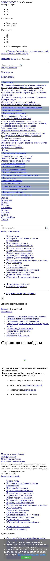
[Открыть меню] (2, 225)
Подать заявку (7, 77)
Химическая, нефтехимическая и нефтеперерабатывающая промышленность (21, 119)
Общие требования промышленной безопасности (23, 123)
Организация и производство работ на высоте (22, 90)
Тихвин (4, 220)
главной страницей (33, 385)
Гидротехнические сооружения (15, 140)
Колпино (5, 215)
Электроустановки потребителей (16, 158)
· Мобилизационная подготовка (14, 189)
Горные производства (11, 138)
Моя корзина (7, 72)
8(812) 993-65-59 (8, 2)
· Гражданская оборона (10, 184)
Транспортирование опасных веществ (18, 126)
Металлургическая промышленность (18, 128)
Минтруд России (8, 456)
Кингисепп (6, 207)
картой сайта (30, 390)
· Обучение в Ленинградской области (16, 195)
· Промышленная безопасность (13, 113)
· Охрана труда (7, 82)
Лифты (4, 150)
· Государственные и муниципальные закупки (19, 175)
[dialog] (25, 301)
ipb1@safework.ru (9, 68)
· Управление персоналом (11, 181)
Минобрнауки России (11, 459)
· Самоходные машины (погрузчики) (16, 186)
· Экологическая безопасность (13, 167)
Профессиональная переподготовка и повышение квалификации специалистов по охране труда (24, 86)
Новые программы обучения (14, 116)
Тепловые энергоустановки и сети (17, 156)
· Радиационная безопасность (13, 164)
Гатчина (5, 205)
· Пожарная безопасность (11, 110)
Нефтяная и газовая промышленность (18, 131)
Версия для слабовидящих (13, 461)
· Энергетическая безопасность (13, 153)
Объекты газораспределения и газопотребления (23, 133)
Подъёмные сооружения (12, 147)
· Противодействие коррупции (13, 169)
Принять (26, 557)
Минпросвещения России (13, 454)
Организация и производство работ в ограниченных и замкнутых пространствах (21, 103)
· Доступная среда (8, 178)
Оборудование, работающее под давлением (21, 135)
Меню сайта (6, 311)
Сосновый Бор (8, 217)
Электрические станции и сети (15, 161)
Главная (4, 309)
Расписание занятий (10, 231)
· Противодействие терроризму (14, 172)
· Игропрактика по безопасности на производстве (21, 107)
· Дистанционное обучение (12, 192)
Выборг (4, 203)
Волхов (4, 198)
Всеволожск (6, 200)
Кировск (5, 212)
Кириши (5, 210)
